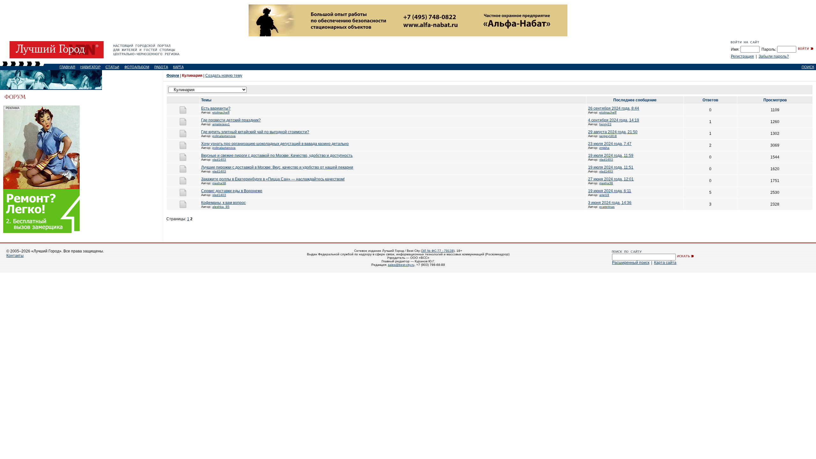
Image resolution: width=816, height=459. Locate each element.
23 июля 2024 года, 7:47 (609, 144)
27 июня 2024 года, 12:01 (611, 179)
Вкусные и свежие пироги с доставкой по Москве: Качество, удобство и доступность (277, 155)
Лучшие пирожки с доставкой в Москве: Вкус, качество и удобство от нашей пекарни (277, 167)
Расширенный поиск (630, 262)
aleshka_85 (220, 206)
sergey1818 (608, 136)
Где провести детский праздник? (231, 120)
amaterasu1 (221, 124)
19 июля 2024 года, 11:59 (610, 155)
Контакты (15, 255)
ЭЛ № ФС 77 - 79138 (438, 250)
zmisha (604, 147)
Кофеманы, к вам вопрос (223, 202)
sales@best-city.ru (401, 264)
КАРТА (178, 67)
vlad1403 (219, 159)
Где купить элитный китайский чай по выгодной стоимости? (255, 132)
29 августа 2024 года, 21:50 (613, 132)
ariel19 (604, 195)
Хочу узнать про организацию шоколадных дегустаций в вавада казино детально (275, 144)
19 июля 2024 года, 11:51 (610, 167)
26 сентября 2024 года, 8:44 (613, 108)
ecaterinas (607, 206)
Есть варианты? (215, 108)
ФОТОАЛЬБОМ (136, 67)
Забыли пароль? (774, 56)
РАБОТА (161, 67)
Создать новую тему (223, 75)
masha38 (219, 183)
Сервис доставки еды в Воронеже (231, 191)
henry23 (605, 124)
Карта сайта (665, 262)
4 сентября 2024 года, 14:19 (613, 120)
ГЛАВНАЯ (67, 67)
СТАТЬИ (112, 67)
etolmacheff (220, 112)
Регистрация (742, 56)
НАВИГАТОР (90, 67)
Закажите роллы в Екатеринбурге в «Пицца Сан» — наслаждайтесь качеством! (273, 179)
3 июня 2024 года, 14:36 (609, 202)
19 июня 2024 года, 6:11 (609, 191)
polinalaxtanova (224, 136)
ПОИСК (808, 67)
